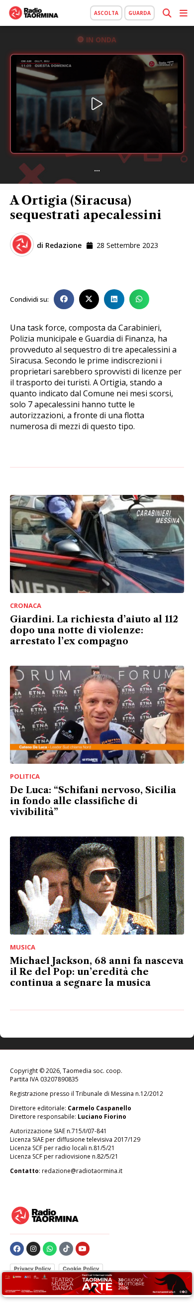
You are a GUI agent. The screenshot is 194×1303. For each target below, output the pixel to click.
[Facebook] (17, 1249)
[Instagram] (33, 1249)
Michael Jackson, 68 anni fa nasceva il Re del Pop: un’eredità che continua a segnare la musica (97, 971)
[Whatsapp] (50, 1249)
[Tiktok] (66, 1249)
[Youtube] (83, 1249)
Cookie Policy (81, 1268)
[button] (64, 299)
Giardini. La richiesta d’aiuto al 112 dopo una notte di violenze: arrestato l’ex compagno (94, 630)
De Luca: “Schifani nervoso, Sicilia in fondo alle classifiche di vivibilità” (93, 801)
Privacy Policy (32, 1268)
